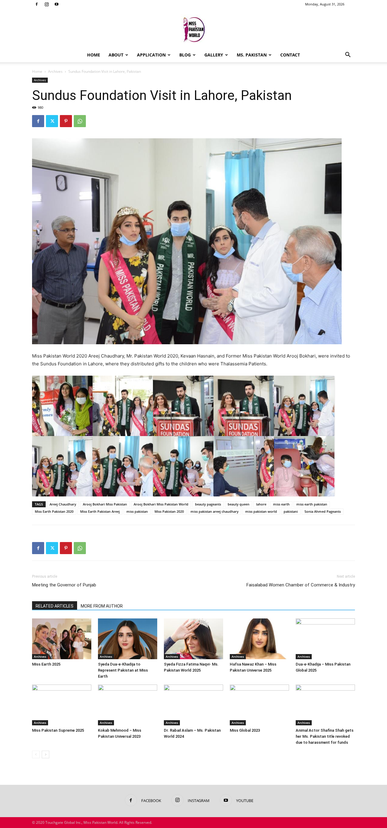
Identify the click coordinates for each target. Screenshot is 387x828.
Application (151, 55)
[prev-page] (36, 754)
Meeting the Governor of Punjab (64, 585)
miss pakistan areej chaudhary (214, 511)
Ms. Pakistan (252, 55)
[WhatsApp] (80, 121)
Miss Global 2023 (245, 730)
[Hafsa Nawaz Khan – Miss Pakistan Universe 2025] (259, 638)
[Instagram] (46, 4)
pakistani (291, 511)
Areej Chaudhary (63, 504)
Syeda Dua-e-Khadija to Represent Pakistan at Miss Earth (123, 670)
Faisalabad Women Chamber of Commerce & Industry (300, 585)
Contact (290, 55)
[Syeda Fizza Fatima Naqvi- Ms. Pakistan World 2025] (193, 638)
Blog (185, 55)
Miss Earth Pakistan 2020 (54, 511)
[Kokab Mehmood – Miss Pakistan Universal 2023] (127, 705)
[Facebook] (36, 4)
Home (93, 55)
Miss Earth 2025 (46, 664)
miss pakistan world (261, 511)
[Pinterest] (66, 121)
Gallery (213, 55)
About (116, 55)
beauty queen (238, 504)
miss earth (281, 504)
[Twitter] (52, 121)
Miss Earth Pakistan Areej (100, 511)
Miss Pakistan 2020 (169, 511)
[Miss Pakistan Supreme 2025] (61, 705)
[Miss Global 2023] (259, 705)
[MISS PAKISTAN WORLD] (193, 28)
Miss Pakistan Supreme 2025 (58, 730)
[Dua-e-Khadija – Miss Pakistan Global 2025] (325, 638)
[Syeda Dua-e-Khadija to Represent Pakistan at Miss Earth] (127, 638)
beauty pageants (208, 504)
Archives (55, 71)
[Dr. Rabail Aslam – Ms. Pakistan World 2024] (193, 705)
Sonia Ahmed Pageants (322, 511)
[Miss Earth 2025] (61, 638)
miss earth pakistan (311, 504)
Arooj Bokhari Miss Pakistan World (161, 504)
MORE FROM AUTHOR (102, 606)
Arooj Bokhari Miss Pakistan (105, 504)
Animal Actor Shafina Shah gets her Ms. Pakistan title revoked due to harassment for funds (324, 736)
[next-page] (45, 754)
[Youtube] (56, 4)
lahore (261, 504)
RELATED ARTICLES (54, 606)
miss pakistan (137, 511)
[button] (347, 55)
